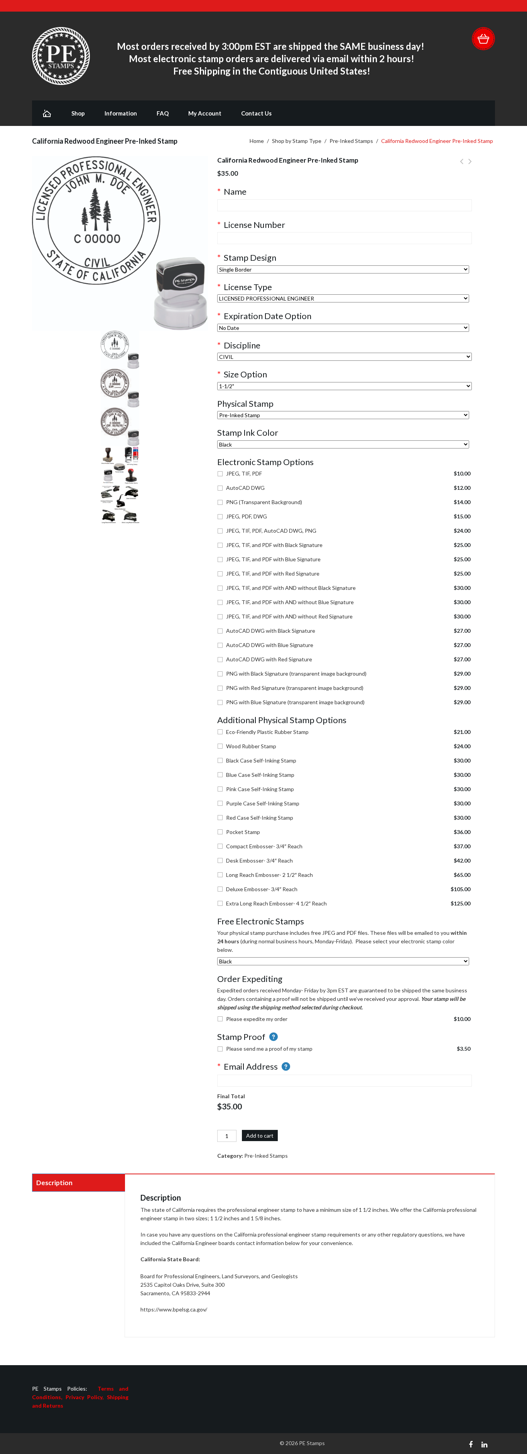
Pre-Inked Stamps (351, 141)
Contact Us (256, 113)
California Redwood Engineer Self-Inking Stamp (461, 165)
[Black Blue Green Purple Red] (343, 444)
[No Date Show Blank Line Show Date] (343, 328)
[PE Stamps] (61, 55)
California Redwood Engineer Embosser (470, 165)
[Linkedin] (484, 1443)
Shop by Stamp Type (296, 141)
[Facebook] (471, 1443)
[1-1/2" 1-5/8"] (344, 386)
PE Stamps (312, 1443)
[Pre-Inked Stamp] (343, 415)
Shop (78, 113)
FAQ (163, 113)
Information (121, 113)
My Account (204, 113)
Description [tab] (54, 1183)
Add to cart (260, 1135)
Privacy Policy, (86, 1397)
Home (257, 141)
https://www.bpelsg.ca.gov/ (173, 1309)
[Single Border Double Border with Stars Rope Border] (343, 269)
